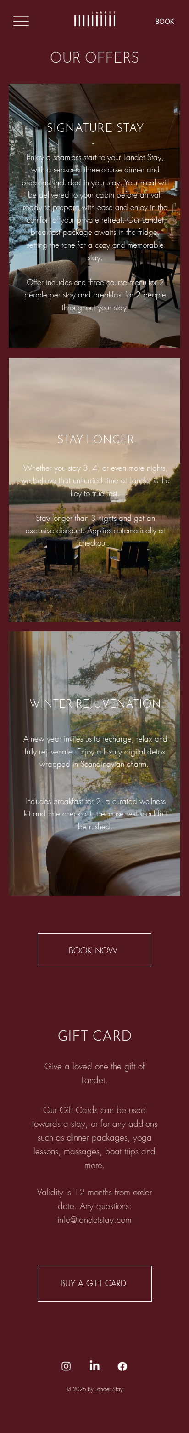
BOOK (165, 22)
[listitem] (94, 216)
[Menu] (21, 21)
